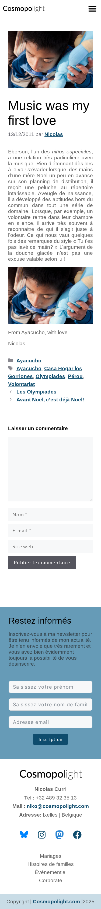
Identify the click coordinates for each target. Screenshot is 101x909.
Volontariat (21, 384)
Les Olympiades (36, 392)
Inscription (50, 739)
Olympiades (50, 376)
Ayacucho (28, 360)
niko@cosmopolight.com (58, 806)
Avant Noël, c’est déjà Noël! (50, 399)
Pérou (75, 376)
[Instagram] (41, 834)
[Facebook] (77, 834)
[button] (92, 8)
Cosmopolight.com (56, 901)
